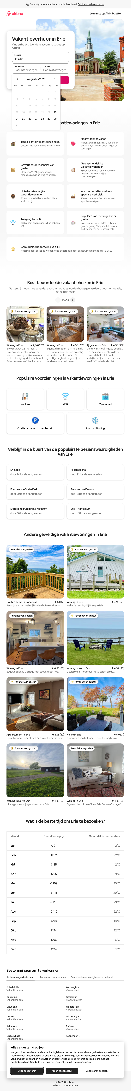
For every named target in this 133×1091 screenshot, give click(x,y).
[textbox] (26, 70)
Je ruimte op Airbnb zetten (106, 13)
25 (23, 118)
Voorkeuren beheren (97, 1070)
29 (49, 118)
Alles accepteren (27, 1070)
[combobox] (40, 59)
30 (55, 118)
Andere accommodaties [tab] (53, 977)
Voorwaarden (71, 1085)
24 (17, 118)
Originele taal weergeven (91, 4)
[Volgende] (72, 300)
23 (55, 112)
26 (30, 118)
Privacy (56, 1085)
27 (36, 118)
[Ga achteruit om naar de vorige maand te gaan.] (17, 79)
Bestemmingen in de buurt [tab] (20, 977)
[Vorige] (57, 300)
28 (42, 118)
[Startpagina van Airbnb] (14, 13)
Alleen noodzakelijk (62, 1070)
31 (17, 125)
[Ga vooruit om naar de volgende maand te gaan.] (55, 79)
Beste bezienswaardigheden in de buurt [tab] (92, 977)
